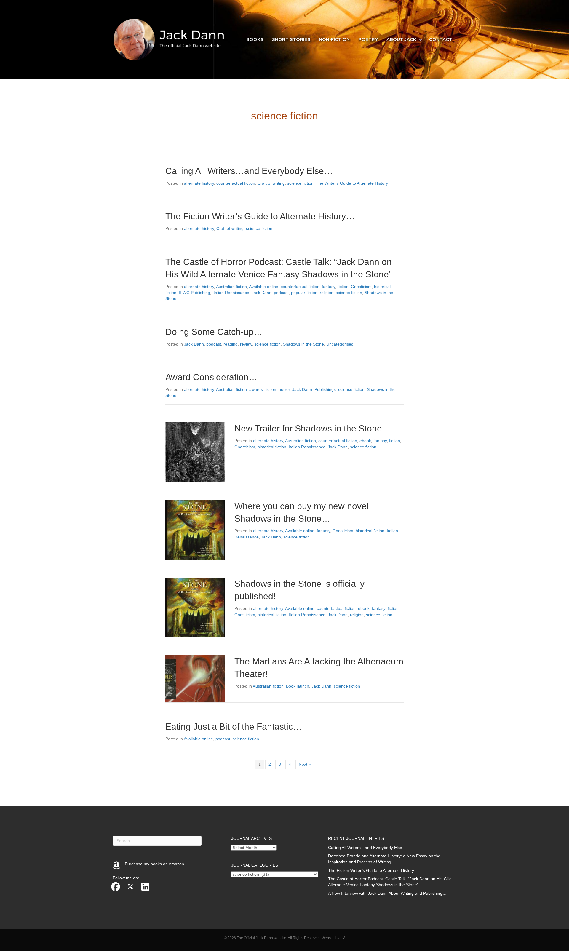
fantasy (328, 286)
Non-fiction (334, 39)
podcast (281, 292)
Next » (305, 764)
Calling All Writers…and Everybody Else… (249, 171)
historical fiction (272, 447)
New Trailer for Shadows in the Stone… (312, 428)
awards (256, 389)
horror (284, 389)
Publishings (325, 389)
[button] (420, 39)
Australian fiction (231, 286)
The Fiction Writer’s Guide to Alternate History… (260, 216)
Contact (440, 39)
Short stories (291, 39)
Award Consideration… (211, 377)
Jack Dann (261, 292)
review (246, 344)
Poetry (368, 39)
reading (230, 344)
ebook (365, 440)
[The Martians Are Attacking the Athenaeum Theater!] (195, 678)
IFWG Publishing (194, 292)
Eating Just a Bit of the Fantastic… (233, 726)
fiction (343, 286)
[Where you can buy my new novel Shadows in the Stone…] (195, 529)
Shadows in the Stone (303, 344)
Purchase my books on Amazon (154, 864)
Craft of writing (271, 183)
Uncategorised (340, 344)
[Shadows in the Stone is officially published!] (195, 607)
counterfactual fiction (235, 183)
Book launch (297, 686)
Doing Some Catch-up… (214, 332)
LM (342, 938)
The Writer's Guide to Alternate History (352, 183)
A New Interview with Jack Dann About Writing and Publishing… (387, 893)
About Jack (401, 39)
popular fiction (304, 292)
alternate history (199, 183)
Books (254, 39)
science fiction (300, 183)
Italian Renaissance (230, 292)
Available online (263, 286)
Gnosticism (361, 286)
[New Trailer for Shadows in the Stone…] (195, 452)
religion (326, 292)
